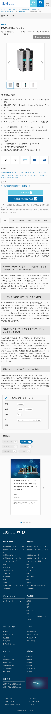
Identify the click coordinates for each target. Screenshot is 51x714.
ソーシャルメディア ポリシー (12, 704)
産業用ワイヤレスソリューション (13, 547)
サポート (6, 651)
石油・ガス (6, 573)
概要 (5, 220)
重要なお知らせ (31, 632)
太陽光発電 (6, 588)
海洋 (27, 613)
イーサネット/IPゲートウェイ (9, 177)
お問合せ (6, 679)
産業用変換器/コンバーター (29, 9)
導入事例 (25, 446)
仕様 (13, 220)
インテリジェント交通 (10, 561)
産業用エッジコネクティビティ (17, 175)
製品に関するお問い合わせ (24, 199)
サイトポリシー (31, 698)
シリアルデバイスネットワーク (13, 585)
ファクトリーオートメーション (13, 601)
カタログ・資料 (9, 626)
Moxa (3, 24)
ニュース (24, 451)
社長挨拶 (29, 659)
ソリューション (10, 446)
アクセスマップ (31, 668)
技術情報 (25, 442)
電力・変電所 (7, 567)
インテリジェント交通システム (36, 616)
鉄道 (4, 579)
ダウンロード (9, 451)
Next (41, 61)
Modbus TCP (22, 11)
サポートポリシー (9, 701)
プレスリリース (31, 638)
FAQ (45, 220)
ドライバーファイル (9, 644)
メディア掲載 (30, 641)
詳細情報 (21, 220)
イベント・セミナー (32, 635)
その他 (28, 619)
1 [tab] (21, 522)
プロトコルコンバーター (7, 11)
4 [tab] (29, 522)
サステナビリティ (32, 704)
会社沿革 (29, 665)
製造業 (5, 582)
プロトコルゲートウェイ (37, 175)
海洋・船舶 (6, 576)
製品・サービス (13, 9)
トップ (3, 9)
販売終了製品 (7, 662)
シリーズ (37, 220)
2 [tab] (24, 522)
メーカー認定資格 (8, 665)
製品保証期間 (7, 668)
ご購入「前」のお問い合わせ (12, 684)
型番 (29, 220)
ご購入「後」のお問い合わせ (12, 687)
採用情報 (29, 671)
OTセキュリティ (8, 570)
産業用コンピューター (10, 555)
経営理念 (29, 656)
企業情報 (30, 651)
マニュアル (6, 641)
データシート (24, 192)
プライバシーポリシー (33, 701)
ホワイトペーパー (8, 635)
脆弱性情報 (6, 671)
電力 (27, 607)
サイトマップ (8, 698)
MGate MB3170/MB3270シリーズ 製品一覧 (15, 186)
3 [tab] (27, 522)
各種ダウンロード (8, 659)
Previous (8, 61)
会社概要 (29, 662)
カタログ (6, 632)
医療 (4, 564)
